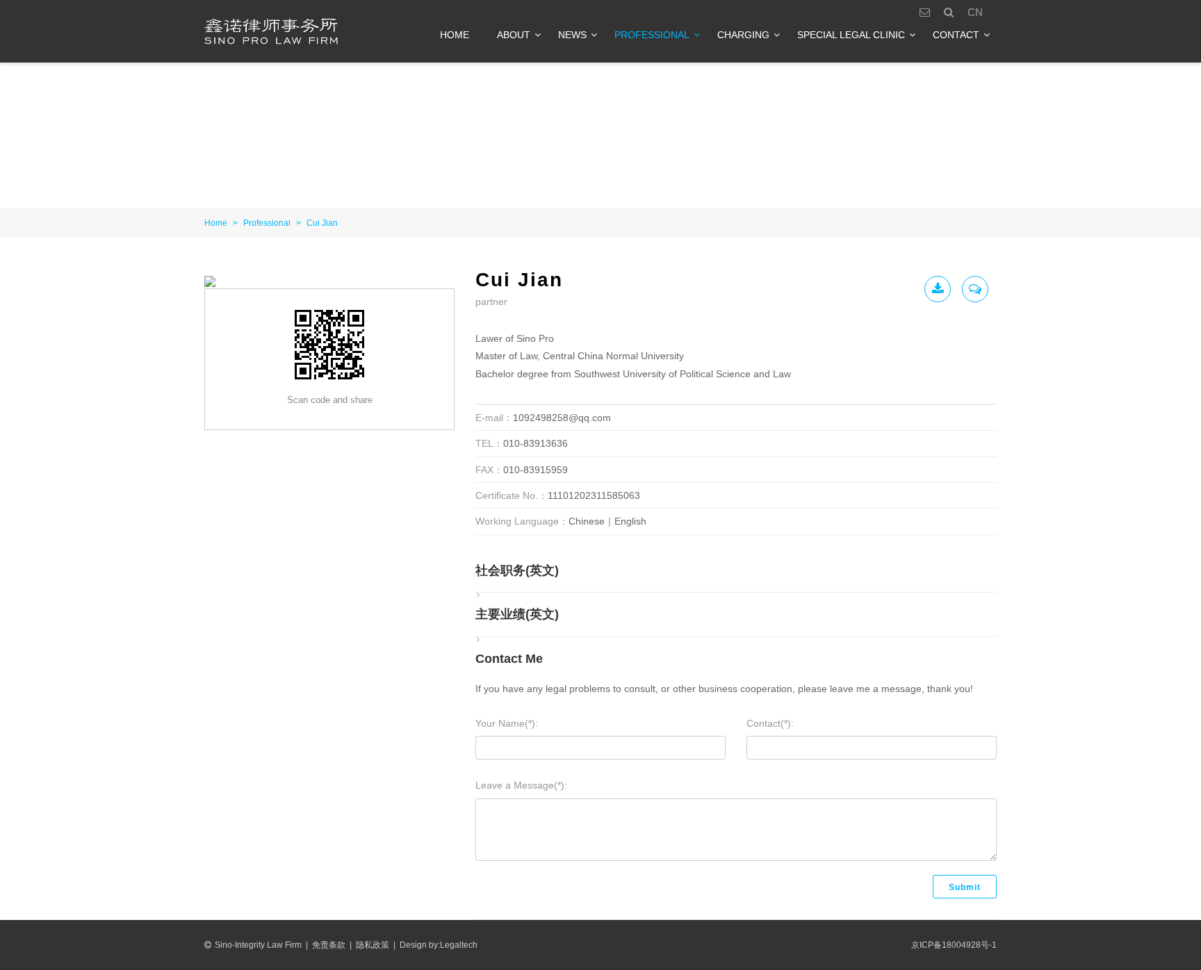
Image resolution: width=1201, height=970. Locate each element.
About (513, 34)
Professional (651, 34)
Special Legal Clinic (851, 34)
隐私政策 (372, 945)
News (572, 34)
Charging (743, 34)
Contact (956, 34)
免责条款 (328, 945)
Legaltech (458, 945)
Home (454, 34)
